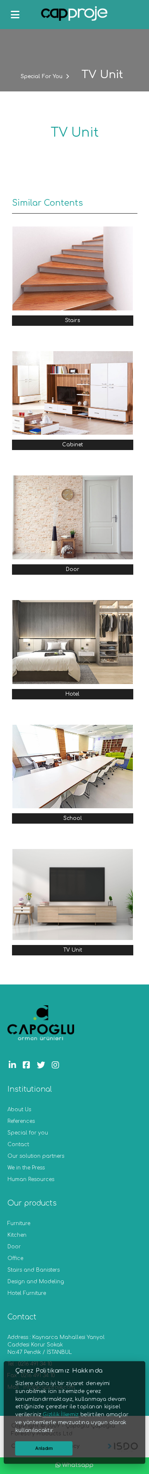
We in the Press (26, 1168)
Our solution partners (35, 1156)
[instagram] (57, 1065)
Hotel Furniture (26, 1293)
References (21, 1121)
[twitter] (43, 1065)
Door (14, 1247)
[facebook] (28, 1065)
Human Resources (30, 1179)
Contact (18, 1144)
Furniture (18, 1223)
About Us (19, 1109)
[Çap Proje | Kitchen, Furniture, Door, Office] (74, 14)
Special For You (41, 76)
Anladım (44, 1448)
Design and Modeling (35, 1282)
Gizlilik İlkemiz (60, 1414)
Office (15, 1258)
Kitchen (16, 1235)
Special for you (27, 1133)
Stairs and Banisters (33, 1270)
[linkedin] (14, 1065)
